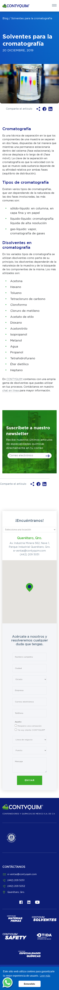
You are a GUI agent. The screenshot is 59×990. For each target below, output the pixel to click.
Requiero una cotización (30, 726)
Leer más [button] (45, 975)
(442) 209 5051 (29, 554)
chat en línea (10, 390)
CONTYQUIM (14, 379)
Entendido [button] (29, 984)
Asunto (18, 722)
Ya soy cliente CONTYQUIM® (31, 730)
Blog (5, 18)
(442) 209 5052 (16, 886)
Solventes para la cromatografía (31, 18)
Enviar (29, 780)
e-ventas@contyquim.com (29, 550)
